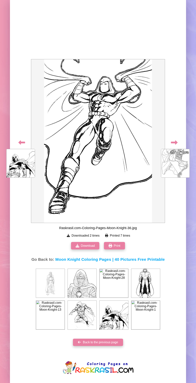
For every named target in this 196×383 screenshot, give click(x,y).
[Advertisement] (98, 31)
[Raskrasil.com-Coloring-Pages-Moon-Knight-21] (50, 283)
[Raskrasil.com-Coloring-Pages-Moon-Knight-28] (113, 283)
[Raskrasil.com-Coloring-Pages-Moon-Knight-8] (145, 283)
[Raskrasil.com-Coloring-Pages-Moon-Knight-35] (113, 315)
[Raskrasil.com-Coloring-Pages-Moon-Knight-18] (82, 315)
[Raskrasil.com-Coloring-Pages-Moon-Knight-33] (82, 283)
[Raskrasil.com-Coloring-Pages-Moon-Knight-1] (145, 315)
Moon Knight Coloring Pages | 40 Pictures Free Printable (110, 259)
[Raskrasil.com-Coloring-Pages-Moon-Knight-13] (50, 315)
